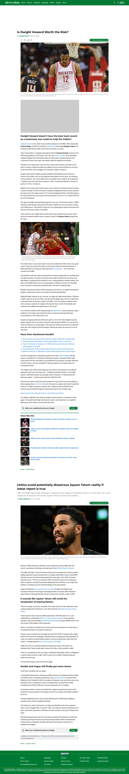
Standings (45, 2)
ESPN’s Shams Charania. (65, 568)
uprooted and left (60, 678)
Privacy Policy (49, 761)
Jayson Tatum (31, 743)
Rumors (29, 2)
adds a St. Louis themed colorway (51, 618)
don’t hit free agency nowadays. (50, 641)
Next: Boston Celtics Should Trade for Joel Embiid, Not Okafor (42, 393)
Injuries (58, 2)
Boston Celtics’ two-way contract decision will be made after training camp (49, 339)
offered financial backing (50, 621)
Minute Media (11, 769)
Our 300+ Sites (85, 758)
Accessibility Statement (28, 764)
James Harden (60, 155)
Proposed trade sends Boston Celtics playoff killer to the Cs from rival (47, 341)
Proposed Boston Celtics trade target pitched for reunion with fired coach (48, 349)
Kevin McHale (57, 269)
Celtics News (30, 469)
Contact (63, 758)
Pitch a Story (24, 761)
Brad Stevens (57, 311)
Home (22, 469)
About (22, 758)
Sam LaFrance (24, 499)
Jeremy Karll (24, 36)
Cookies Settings (67, 764)
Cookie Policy (84, 761)
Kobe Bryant (50, 146)
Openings (47, 758)
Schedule (37, 2)
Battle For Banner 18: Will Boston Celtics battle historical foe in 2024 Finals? (49, 351)
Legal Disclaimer (103, 761)
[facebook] (114, 2)
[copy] (31, 40)
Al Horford (37, 384)
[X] (118, 2)
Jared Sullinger (64, 356)
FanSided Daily (102, 758)
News (23, 2)
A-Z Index (47, 764)
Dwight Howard (26, 144)
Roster (52, 2)
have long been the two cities (44, 589)
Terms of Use (65, 761)
